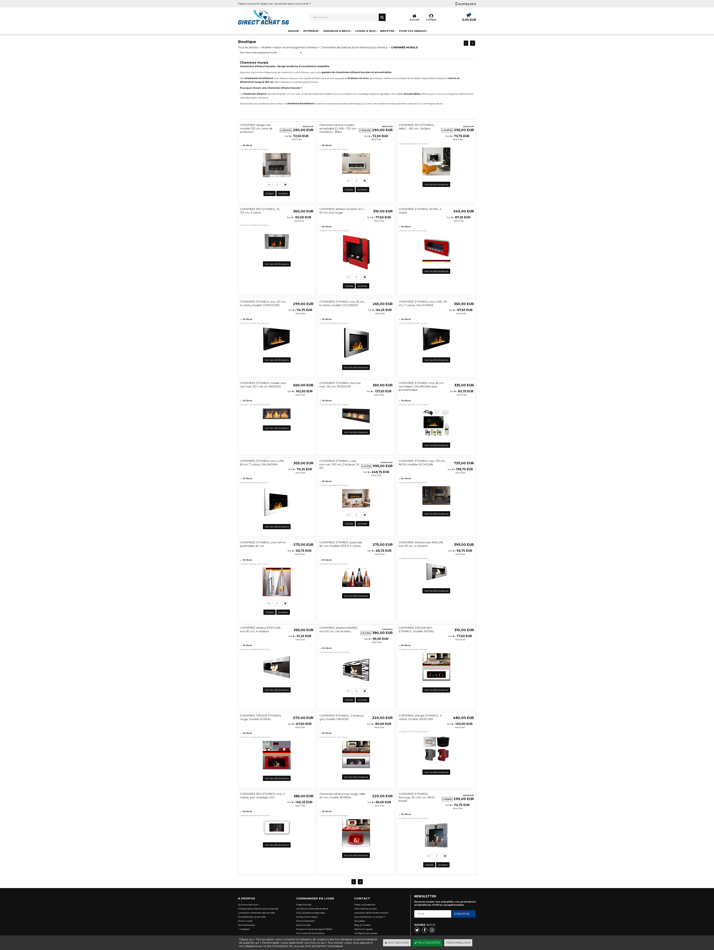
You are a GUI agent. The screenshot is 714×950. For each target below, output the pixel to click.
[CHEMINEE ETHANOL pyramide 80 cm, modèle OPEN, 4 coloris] (356, 587)
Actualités (359, 920)
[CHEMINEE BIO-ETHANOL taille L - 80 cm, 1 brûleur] (436, 176)
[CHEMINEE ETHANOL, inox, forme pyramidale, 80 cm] (276, 597)
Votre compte (303, 925)
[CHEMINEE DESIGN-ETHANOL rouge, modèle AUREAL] (276, 770)
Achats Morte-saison (307, 916)
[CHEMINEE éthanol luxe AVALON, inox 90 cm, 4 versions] (436, 582)
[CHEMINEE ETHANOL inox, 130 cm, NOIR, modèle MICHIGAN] (436, 505)
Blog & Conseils (362, 925)
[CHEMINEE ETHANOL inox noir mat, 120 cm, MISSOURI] (356, 424)
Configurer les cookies (365, 933)
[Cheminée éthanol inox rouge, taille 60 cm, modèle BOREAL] (356, 847)
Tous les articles (248, 47)
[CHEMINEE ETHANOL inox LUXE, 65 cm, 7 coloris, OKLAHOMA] (276, 518)
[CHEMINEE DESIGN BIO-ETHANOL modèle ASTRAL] (436, 682)
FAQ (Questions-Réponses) (310, 912)
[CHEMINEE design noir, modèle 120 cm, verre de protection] (276, 178)
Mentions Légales (363, 929)
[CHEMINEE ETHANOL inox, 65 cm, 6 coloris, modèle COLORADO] (356, 359)
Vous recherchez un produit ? (369, 916)
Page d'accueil (303, 904)
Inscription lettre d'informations (371, 912)
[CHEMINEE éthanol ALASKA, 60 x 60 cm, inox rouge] (356, 271)
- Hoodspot (244, 929)
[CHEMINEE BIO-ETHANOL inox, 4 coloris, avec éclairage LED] (276, 837)
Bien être (387, 30)
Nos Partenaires (246, 925)
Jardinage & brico (336, 30)
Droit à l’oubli (245, 920)
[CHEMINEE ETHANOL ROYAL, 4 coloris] (436, 263)
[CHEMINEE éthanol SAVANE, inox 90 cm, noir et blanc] (356, 684)
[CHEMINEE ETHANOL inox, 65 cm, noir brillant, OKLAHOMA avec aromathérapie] (436, 437)
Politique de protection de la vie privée (258, 908)
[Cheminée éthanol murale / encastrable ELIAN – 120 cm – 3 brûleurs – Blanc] (356, 174)
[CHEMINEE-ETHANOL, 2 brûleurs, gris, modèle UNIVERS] (356, 769)
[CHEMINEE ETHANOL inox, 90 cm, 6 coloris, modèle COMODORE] (276, 352)
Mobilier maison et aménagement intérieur (289, 47)
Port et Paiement (305, 920)
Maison (293, 30)
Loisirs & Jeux (365, 30)
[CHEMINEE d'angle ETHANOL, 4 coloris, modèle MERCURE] (436, 764)
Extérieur (310, 30)
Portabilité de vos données (252, 916)
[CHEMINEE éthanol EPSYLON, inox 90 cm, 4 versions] (276, 682)
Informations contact (365, 908)
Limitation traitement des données (256, 912)
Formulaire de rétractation (310, 933)
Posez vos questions (364, 904)
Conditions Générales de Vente (312, 908)
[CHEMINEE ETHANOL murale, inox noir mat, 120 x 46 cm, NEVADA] (276, 420)
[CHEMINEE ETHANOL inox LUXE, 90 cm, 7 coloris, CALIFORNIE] (436, 352)
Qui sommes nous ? (248, 904)
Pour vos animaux (412, 30)
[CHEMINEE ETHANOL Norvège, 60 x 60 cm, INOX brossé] (436, 849)
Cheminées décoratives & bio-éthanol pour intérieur (354, 47)
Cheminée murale (404, 47)
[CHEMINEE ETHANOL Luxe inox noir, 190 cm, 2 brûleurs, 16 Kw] (356, 508)
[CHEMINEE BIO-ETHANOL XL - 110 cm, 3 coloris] (276, 256)
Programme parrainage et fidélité (314, 929)
